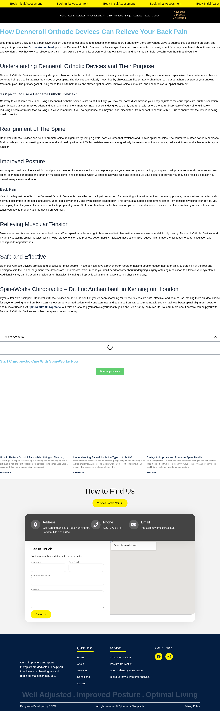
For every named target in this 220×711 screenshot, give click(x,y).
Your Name (36, 562)
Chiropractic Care (120, 657)
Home (63, 15)
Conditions (96, 15)
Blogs (128, 15)
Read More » (5, 472)
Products (118, 15)
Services (80, 15)
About (71, 15)
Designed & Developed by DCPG (38, 706)
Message (35, 589)
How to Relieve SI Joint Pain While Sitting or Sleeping (32, 457)
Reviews (137, 15)
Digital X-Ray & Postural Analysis (130, 676)
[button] (215, 336)
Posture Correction (121, 664)
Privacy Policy (192, 706)
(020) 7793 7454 (113, 527)
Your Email (74, 562)
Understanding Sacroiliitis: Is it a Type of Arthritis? (102, 457)
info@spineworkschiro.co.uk (158, 527)
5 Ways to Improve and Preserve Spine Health (174, 457)
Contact (156, 15)
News (147, 15)
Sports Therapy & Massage (126, 670)
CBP (109, 15)
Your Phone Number (40, 575)
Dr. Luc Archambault (41, 47)
